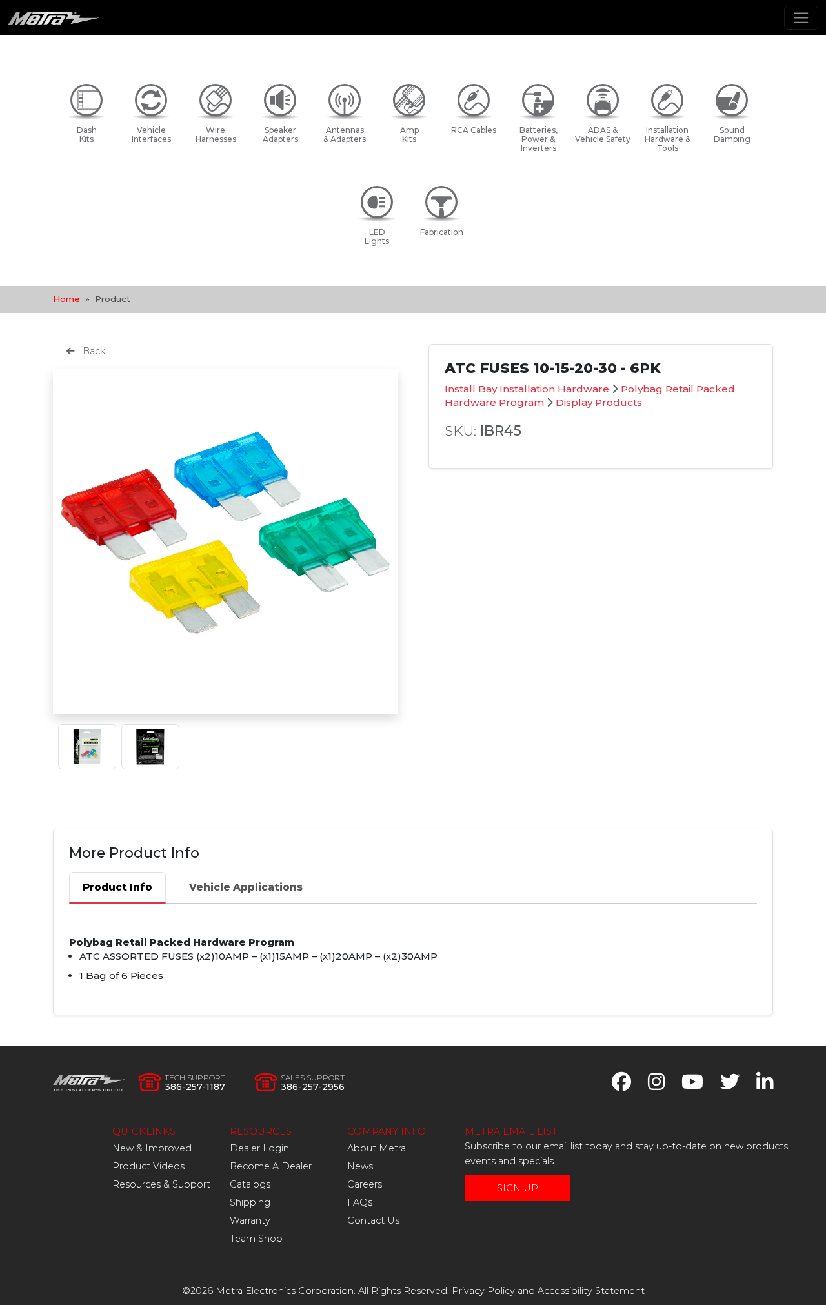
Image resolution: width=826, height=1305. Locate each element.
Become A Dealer (271, 1166)
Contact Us (373, 1220)
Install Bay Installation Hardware (527, 389)
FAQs (359, 1202)
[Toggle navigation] (801, 18)
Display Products (599, 402)
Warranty (250, 1220)
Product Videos (148, 1166)
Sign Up (517, 1188)
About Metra (376, 1148)
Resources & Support (161, 1184)
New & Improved (152, 1148)
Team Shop (256, 1238)
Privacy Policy (483, 1291)
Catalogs (250, 1184)
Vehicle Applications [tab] (246, 887)
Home (66, 299)
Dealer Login (259, 1148)
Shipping (250, 1202)
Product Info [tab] (117, 887)
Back (92, 351)
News (360, 1166)
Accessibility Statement (591, 1291)
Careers (364, 1184)
